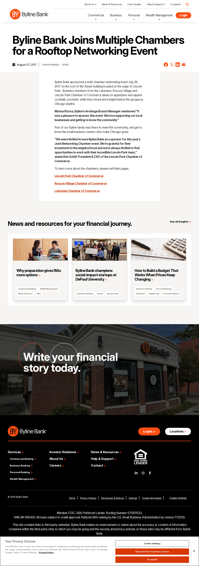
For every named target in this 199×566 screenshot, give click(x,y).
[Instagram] (143, 473)
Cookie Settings (178, 498)
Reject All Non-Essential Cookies (152, 551)
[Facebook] (150, 473)
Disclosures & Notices (112, 498)
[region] (99, 551)
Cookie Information (152, 498)
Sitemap (133, 498)
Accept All (152, 559)
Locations (176, 431)
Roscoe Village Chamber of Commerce (81, 183)
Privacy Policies (88, 498)
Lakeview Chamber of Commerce (77, 191)
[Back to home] (29, 15)
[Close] (194, 550)
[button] (166, 64)
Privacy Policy (46, 552)
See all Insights (179, 221)
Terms (72, 498)
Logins (148, 431)
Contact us (35, 392)
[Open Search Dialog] (187, 4)
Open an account (70, 392)
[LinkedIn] (136, 473)
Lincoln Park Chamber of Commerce (79, 176)
